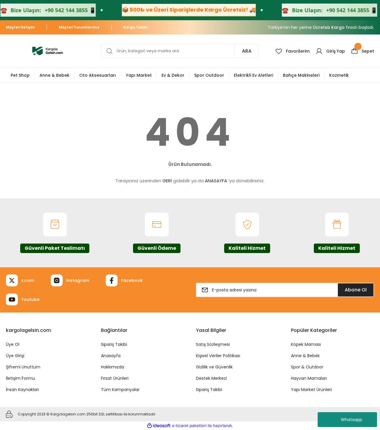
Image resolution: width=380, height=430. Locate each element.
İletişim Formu (20, 378)
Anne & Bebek (305, 356)
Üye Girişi (15, 356)
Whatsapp (351, 420)
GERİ (167, 181)
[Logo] (47, 50)
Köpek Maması (306, 344)
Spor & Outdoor (307, 367)
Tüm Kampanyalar (120, 390)
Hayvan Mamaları (309, 378)
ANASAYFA (216, 181)
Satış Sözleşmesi (213, 344)
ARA (246, 51)
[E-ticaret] (189, 426)
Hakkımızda (112, 367)
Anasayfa (111, 356)
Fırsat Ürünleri (115, 378)
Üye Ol (12, 344)
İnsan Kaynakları (22, 390)
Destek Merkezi (211, 378)
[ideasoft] (159, 426)
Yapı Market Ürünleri (311, 390)
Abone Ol (356, 289)
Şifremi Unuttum (23, 367)
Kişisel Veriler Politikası (218, 356)
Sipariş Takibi (114, 344)
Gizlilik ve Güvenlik (214, 367)
